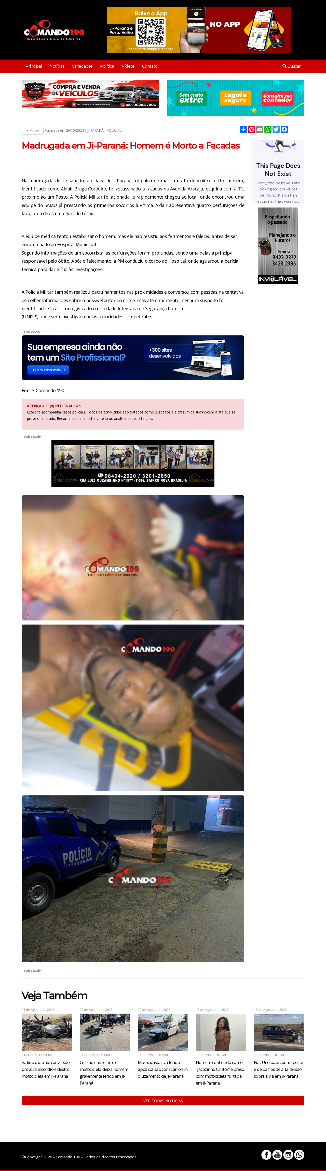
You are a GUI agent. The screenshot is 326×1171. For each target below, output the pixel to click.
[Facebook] (266, 1155)
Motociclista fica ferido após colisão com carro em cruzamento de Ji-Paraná (162, 1069)
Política (107, 66)
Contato (150, 66)
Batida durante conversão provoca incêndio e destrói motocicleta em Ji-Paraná (46, 1069)
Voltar (34, 130)
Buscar (293, 66)
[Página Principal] (54, 30)
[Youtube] (277, 1155)
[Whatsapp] (299, 1155)
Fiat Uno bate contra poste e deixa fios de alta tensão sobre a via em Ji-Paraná (278, 1069)
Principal (33, 66)
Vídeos (128, 66)
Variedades (82, 66)
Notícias (56, 66)
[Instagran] (288, 1155)
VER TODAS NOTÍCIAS (163, 1100)
